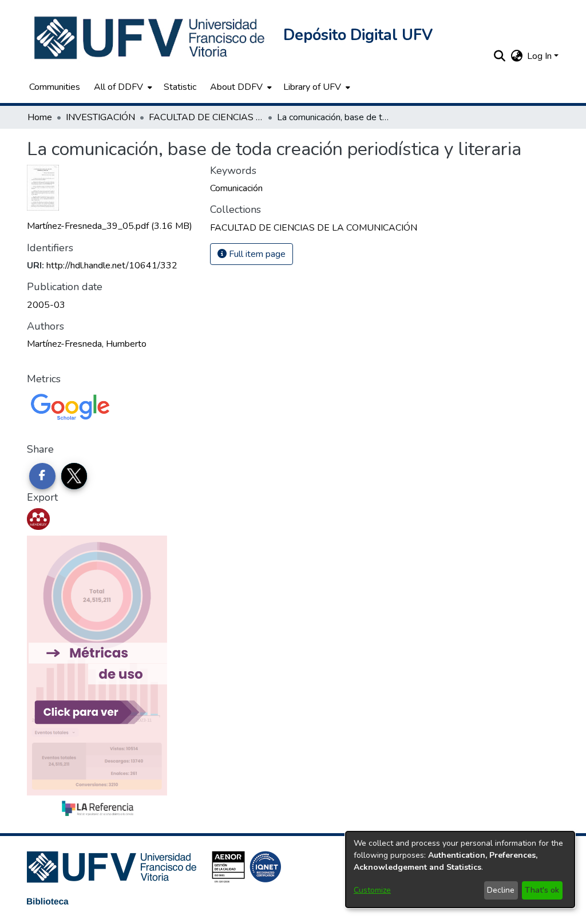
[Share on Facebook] (42, 476)
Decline (500, 890)
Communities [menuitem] (54, 87)
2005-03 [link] (46, 305)
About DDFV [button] (236, 87)
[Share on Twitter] (74, 476)
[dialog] (460, 869)
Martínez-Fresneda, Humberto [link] (86, 344)
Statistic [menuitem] (180, 87)
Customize (372, 890)
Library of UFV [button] (312, 87)
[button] (150, 37)
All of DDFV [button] (118, 87)
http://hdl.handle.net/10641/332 (111, 265)
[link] (109, 226)
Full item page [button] (256, 254)
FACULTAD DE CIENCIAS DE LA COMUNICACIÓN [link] (206, 117)
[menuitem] (122, 87)
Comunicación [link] (236, 188)
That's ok (542, 890)
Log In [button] (540, 56)
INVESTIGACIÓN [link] (100, 117)
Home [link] (39, 117)
